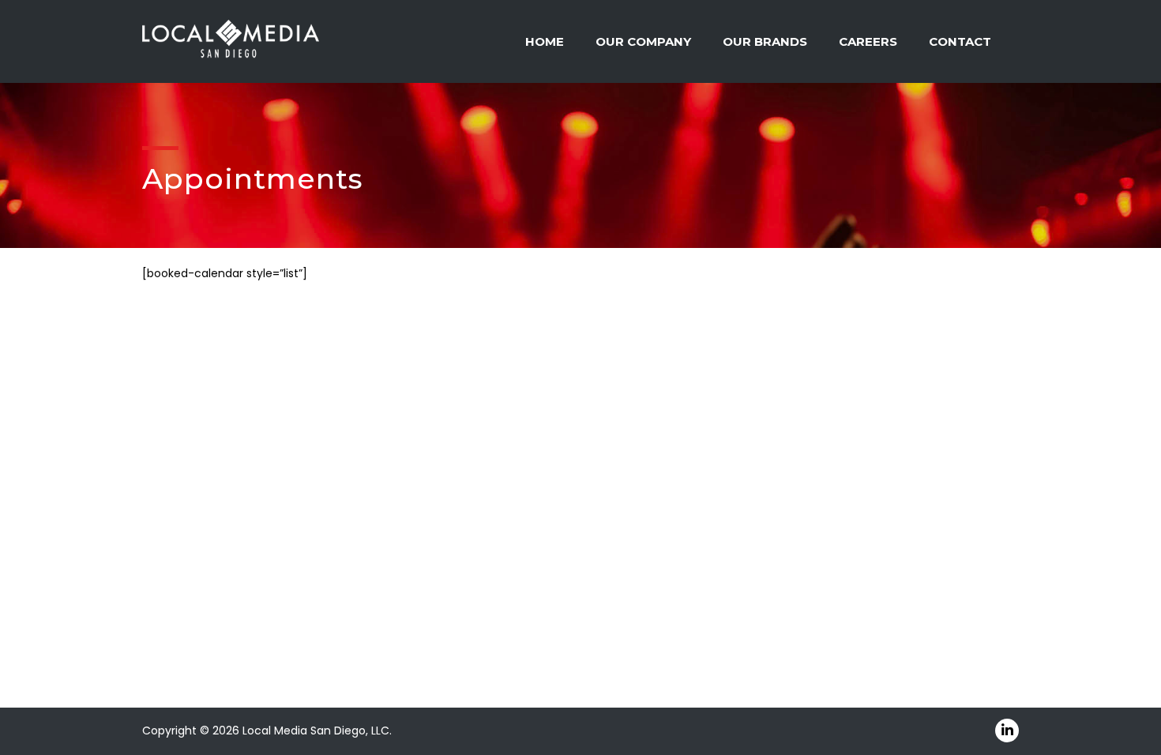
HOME (544, 41)
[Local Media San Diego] (230, 40)
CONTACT (960, 41)
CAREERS (868, 41)
